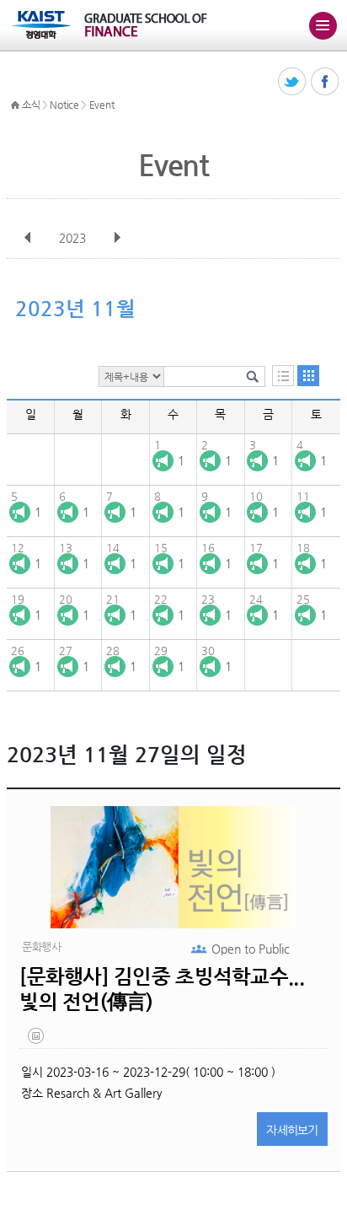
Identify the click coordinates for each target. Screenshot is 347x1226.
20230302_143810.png (37, 1039)
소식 (31, 104)
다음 (117, 238)
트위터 (292, 82)
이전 (28, 238)
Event (102, 104)
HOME (15, 105)
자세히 (292, 1130)
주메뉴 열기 (322, 25)
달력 (308, 375)
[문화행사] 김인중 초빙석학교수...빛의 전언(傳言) (161, 989)
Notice (64, 104)
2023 (72, 238)
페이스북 (325, 82)
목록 (283, 375)
